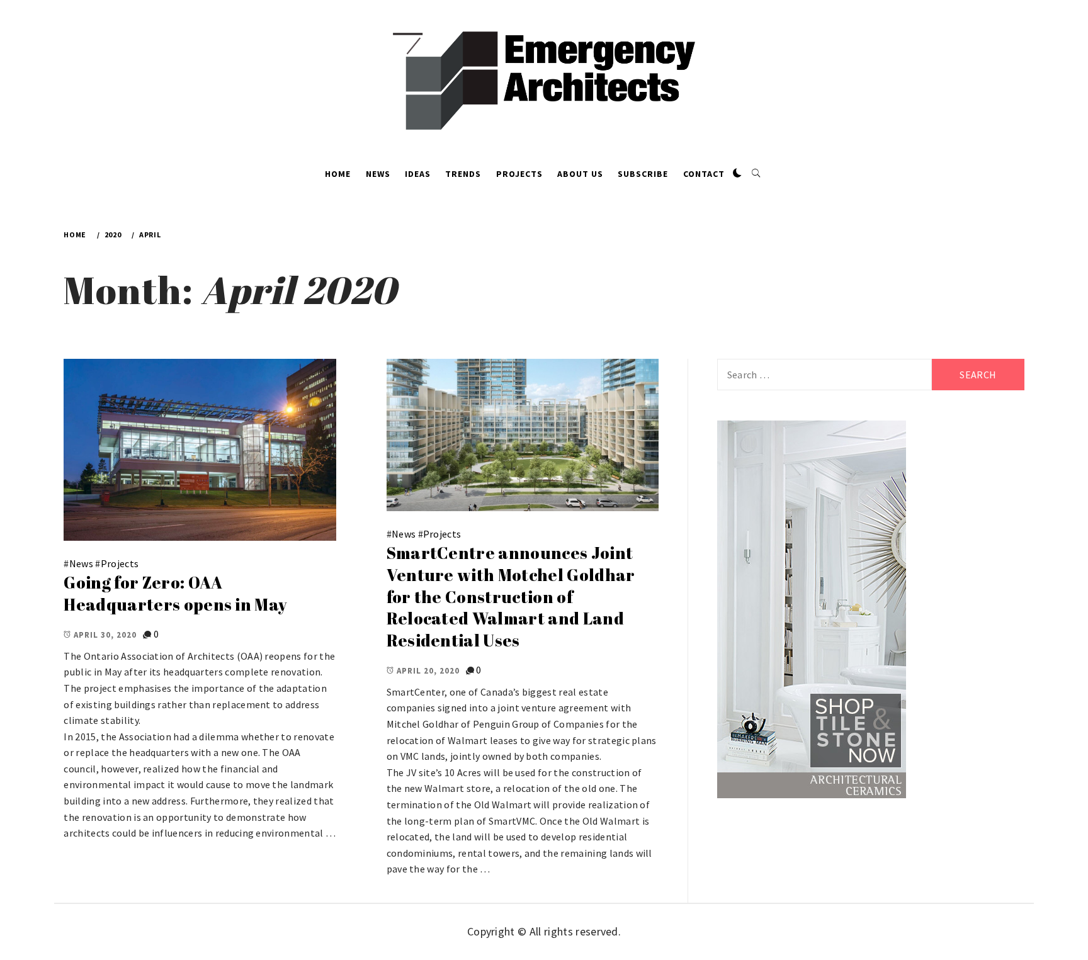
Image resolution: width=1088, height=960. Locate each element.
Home (338, 173)
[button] (737, 173)
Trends (463, 173)
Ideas (418, 173)
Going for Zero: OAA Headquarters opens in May (175, 593)
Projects (519, 173)
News (378, 173)
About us (580, 173)
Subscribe (643, 173)
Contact (704, 173)
